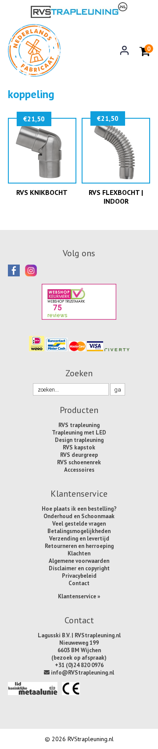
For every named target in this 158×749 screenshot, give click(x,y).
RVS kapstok (79, 447)
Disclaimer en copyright (79, 568)
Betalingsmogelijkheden (79, 531)
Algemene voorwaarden (79, 561)
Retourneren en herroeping (79, 546)
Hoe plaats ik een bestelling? (79, 508)
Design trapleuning (79, 440)
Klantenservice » (79, 596)
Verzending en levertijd (79, 538)
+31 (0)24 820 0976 (79, 665)
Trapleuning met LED (79, 432)
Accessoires (79, 469)
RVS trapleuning (79, 425)
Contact (79, 583)
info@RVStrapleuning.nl (82, 672)
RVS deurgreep (79, 455)
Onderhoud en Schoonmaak (79, 516)
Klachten (79, 553)
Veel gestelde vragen (79, 523)
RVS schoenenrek (79, 462)
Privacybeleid (79, 575)
